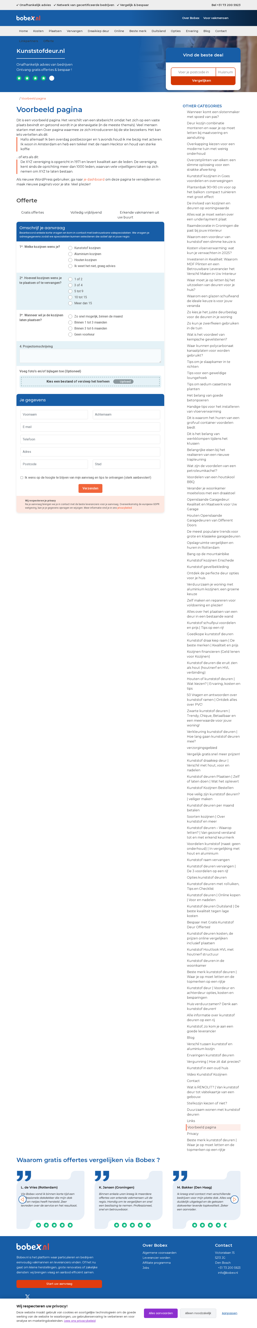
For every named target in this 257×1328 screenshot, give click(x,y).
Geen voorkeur (84, 334)
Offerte (48, 41)
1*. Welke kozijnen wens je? (39, 247)
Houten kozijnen (85, 260)
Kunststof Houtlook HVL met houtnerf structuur (210, 952)
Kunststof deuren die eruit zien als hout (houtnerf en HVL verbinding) (212, 667)
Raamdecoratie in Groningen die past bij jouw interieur (213, 228)
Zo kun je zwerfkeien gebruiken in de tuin (213, 325)
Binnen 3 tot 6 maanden (90, 328)
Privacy (193, 1134)
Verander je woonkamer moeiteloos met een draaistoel (211, 490)
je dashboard (94, 179)
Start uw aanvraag (59, 1284)
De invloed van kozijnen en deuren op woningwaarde (208, 205)
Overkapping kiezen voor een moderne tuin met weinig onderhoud (211, 149)
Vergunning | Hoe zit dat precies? (214, 1062)
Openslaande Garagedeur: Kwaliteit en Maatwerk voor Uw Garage (212, 504)
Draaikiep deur (98, 31)
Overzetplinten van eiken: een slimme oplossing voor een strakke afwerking (211, 165)
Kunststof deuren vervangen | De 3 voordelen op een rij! (211, 868)
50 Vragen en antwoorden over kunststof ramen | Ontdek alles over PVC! (212, 699)
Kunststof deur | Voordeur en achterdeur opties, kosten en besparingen (211, 993)
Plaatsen (55, 31)
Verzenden (90, 488)
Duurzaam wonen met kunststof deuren (213, 1112)
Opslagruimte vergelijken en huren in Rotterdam (210, 545)
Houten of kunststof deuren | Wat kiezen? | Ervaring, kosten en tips (213, 683)
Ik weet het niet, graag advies (94, 266)
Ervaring (192, 31)
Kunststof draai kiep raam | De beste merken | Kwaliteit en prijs (212, 643)
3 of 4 (78, 285)
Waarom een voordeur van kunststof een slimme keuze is (211, 239)
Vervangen (75, 31)
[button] (22, 1199)
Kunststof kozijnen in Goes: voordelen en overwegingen (210, 178)
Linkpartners (28, 41)
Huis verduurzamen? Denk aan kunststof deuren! (212, 1006)
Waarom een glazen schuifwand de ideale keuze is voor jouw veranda (213, 301)
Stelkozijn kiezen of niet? (207, 1103)
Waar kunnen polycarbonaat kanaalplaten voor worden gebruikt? (210, 350)
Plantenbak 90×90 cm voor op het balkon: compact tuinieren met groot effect (211, 192)
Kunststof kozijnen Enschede (210, 560)
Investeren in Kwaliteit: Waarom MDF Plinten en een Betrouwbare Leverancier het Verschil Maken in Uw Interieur (212, 266)
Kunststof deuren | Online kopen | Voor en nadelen (213, 897)
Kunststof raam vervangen (208, 860)
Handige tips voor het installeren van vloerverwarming (213, 409)
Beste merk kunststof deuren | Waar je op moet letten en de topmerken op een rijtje (212, 976)
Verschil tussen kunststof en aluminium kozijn (209, 1046)
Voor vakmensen (215, 18)
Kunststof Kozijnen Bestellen (210, 788)
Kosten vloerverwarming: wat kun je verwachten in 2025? (210, 250)
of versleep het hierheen (78, 381)
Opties (176, 31)
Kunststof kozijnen (87, 248)
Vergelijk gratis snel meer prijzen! (213, 754)
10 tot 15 (80, 297)
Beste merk (137, 31)
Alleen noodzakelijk (198, 1313)
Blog (206, 31)
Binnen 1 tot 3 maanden (90, 322)
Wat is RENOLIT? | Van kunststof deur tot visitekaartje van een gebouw (213, 1092)
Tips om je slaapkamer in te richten (208, 364)
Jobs (146, 1268)
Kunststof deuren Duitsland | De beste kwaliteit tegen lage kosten (213, 911)
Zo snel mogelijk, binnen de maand (98, 316)
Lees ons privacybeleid (80, 1321)
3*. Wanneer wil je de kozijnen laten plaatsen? (41, 317)
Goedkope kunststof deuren (210, 634)
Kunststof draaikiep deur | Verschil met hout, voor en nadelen (208, 765)
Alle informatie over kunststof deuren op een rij (211, 1017)
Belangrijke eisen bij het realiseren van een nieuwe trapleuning (208, 454)
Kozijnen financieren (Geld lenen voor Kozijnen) (213, 654)
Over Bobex (190, 18)
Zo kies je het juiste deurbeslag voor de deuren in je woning (212, 314)
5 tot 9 (78, 291)
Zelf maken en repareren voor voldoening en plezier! (211, 603)
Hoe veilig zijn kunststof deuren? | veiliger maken (213, 796)
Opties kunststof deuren (207, 877)
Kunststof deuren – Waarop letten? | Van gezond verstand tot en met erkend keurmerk (211, 832)
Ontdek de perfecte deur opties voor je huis (213, 575)
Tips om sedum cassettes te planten (209, 386)
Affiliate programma (157, 1263)
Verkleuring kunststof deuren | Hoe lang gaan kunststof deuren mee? (213, 736)
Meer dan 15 (83, 303)
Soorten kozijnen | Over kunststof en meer (206, 819)
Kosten (38, 31)
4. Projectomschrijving (36, 346)
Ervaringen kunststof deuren (210, 1055)
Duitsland (159, 31)
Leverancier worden (156, 1258)
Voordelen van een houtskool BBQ (211, 479)
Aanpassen (229, 1313)
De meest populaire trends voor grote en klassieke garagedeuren (213, 534)
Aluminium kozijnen (87, 254)
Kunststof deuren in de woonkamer (205, 963)
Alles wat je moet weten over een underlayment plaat (210, 217)
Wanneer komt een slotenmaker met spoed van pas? (213, 114)
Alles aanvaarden (161, 1313)
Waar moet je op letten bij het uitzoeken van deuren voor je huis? (211, 285)
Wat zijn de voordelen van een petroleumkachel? (211, 468)
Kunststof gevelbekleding (208, 567)
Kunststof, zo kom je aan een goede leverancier (210, 1029)
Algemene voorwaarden (159, 1253)
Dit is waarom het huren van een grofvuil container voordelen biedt (213, 422)
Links (191, 1121)
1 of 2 (78, 279)
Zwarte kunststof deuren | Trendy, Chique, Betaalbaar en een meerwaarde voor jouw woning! (211, 718)
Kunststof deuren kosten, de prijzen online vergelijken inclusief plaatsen (210, 938)
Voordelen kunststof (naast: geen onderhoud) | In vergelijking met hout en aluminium (213, 848)
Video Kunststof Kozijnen (207, 1074)
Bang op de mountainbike (208, 554)
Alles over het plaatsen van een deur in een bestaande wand (212, 614)
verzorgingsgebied (202, 748)
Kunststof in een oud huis (207, 1068)
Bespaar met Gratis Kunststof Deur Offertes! (210, 924)
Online (119, 31)
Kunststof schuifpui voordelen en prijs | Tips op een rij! (211, 625)
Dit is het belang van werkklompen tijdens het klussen (207, 438)
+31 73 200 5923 (229, 1268)
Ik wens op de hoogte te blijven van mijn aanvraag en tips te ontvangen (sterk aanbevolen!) (88, 477)
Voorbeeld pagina (202, 1127)
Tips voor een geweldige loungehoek (206, 375)
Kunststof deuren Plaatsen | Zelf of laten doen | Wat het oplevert (213, 779)
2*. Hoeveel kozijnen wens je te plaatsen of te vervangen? (40, 280)
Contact (221, 31)
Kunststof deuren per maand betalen (210, 808)
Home (23, 31)
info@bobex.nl (227, 1273)
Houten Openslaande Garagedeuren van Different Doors (210, 520)
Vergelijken (202, 80)
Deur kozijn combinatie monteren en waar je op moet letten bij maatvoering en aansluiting (211, 130)
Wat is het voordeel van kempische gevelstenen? (207, 337)
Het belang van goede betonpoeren (205, 398)
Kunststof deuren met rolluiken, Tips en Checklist (213, 886)
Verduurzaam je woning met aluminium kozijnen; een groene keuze (213, 589)
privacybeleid (124, 507)
